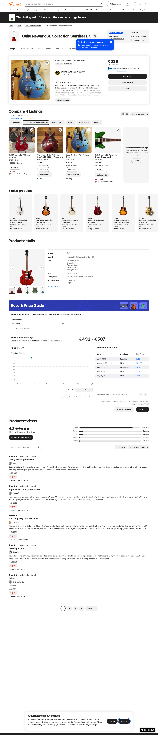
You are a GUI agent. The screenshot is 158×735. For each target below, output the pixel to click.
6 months (71, 390)
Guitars (12, 10)
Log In (147, 4)
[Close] (111, 42)
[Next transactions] (145, 394)
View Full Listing (63, 100)
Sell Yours (142, 409)
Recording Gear (57, 10)
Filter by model (16, 319)
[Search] (100, 3)
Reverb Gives (134, 10)
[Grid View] (123, 114)
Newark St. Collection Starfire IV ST (70, 221)
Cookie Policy (36, 725)
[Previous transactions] (141, 394)
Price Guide (59, 49)
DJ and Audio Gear (78, 10)
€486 (138, 376)
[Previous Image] (12, 268)
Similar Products (26, 49)
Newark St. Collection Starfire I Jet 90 (18, 221)
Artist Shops (123, 10)
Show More (52, 286)
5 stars (75, 428)
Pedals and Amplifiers (24, 10)
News (105, 10)
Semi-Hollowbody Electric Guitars (80, 277)
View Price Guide (124, 409)
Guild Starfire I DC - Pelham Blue (70, 61)
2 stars (75, 438)
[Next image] (47, 80)
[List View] (127, 114)
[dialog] (79, 721)
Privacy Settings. (90, 725)
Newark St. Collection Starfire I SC (44, 221)
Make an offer (127, 82)
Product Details (44, 49)
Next (90, 608)
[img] (77, 72)
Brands (98, 10)
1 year (80, 390)
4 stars (75, 431)
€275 (138, 371)
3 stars (75, 434)
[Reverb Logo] (15, 4)
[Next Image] (41, 268)
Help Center (144, 10)
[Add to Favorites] (95, 36)
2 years (88, 390)
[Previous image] (13, 80)
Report (12, 477)
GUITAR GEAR (66, 72)
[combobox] (36, 323)
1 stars (75, 441)
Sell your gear (115, 4)
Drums (67, 10)
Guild (69, 253)
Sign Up (141, 4)
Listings (12, 49)
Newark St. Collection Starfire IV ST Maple (122, 221)
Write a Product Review (21, 437)
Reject (112, 721)
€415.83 (139, 363)
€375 (138, 367)
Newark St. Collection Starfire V (96, 221)
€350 (138, 359)
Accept (124, 721)
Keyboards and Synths (42, 10)
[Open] (63, 323)
